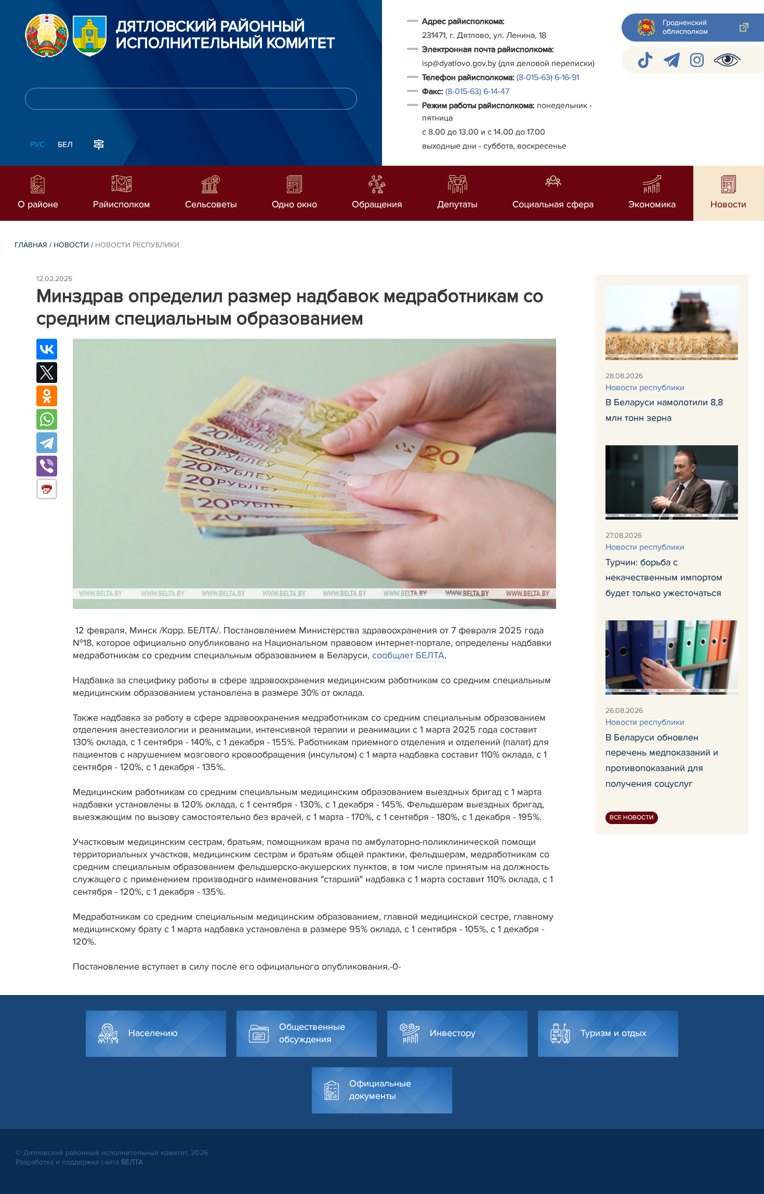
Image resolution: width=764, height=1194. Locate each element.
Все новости (632, 817)
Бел (65, 144)
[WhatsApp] (46, 419)
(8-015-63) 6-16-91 (548, 77)
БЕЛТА (132, 1162)
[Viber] (46, 466)
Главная (31, 245)
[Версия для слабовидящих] (727, 60)
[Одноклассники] (46, 396)
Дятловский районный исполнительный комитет (225, 35)
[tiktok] (645, 60)
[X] (46, 372)
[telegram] (672, 60)
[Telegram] (46, 442)
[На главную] (47, 35)
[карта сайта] (99, 143)
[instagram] (697, 60)
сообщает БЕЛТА (408, 655)
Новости (71, 245)
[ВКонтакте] (46, 349)
